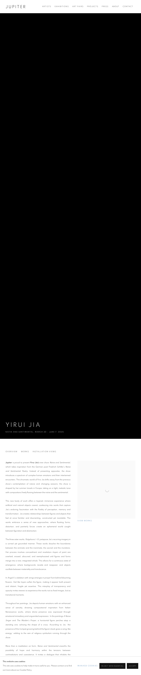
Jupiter (16, 7)
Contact (128, 6)
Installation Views (44, 452)
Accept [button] (132, 666)
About (115, 6)
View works (84, 521)
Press (105, 6)
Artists (46, 6)
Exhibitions (62, 6)
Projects (92, 6)
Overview (11, 452)
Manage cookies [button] (88, 666)
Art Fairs (78, 6)
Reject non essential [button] (112, 666)
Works (25, 452)
